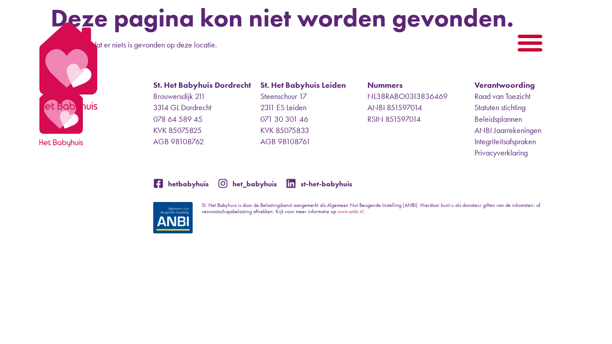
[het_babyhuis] (223, 183)
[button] (530, 42)
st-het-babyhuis (326, 184)
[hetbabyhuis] (158, 183)
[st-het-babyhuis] (291, 183)
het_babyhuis (255, 184)
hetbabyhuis (188, 184)
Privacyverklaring (501, 153)
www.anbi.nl (350, 211)
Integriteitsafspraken (505, 141)
